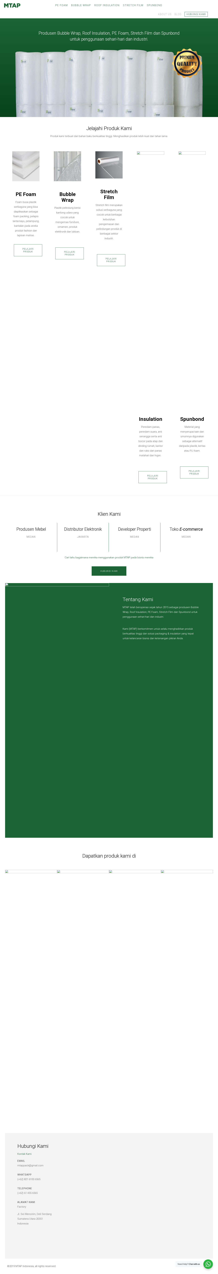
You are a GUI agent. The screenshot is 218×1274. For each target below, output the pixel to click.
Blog (178, 14)
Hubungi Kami (196, 14)
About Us (165, 14)
